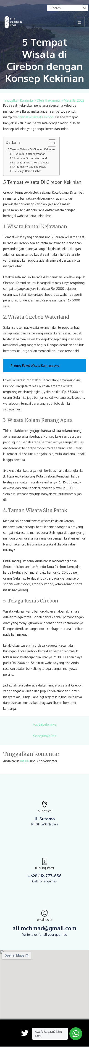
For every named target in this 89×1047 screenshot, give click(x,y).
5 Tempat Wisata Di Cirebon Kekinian (31, 149)
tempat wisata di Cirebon (36, 117)
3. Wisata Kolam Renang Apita (31, 162)
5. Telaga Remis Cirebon (28, 171)
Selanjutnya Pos (44, 736)
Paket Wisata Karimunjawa (41, 365)
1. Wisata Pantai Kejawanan (29, 153)
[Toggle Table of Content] (49, 143)
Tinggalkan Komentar (18, 100)
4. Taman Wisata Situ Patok (30, 166)
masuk (24, 761)
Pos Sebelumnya (45, 724)
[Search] (85, 8)
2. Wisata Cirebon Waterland (30, 158)
